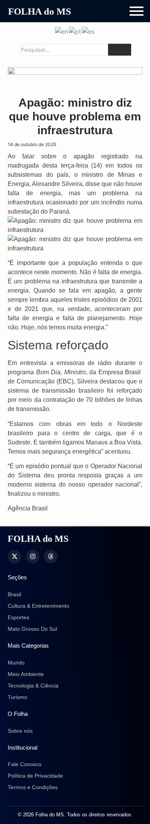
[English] (62, 31)
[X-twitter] (14, 556)
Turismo (17, 697)
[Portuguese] (75, 31)
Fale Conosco (25, 764)
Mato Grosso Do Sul (32, 629)
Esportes (18, 617)
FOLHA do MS (39, 11)
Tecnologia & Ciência (33, 686)
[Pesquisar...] (119, 50)
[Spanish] (88, 31)
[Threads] (50, 556)
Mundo (16, 663)
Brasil (14, 594)
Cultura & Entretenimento (38, 606)
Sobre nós (20, 731)
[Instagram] (32, 556)
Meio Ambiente (26, 674)
